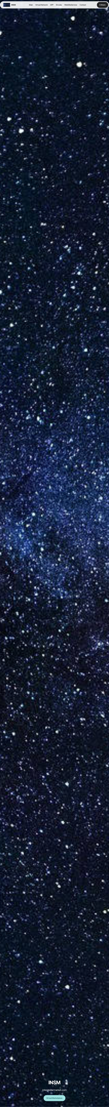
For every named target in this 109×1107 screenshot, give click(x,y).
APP (51, 5)
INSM (13, 5)
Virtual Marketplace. (54, 1098)
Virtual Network (41, 5)
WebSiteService (70, 5)
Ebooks (59, 5)
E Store (102, 5)
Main (31, 5)
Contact (83, 5)
